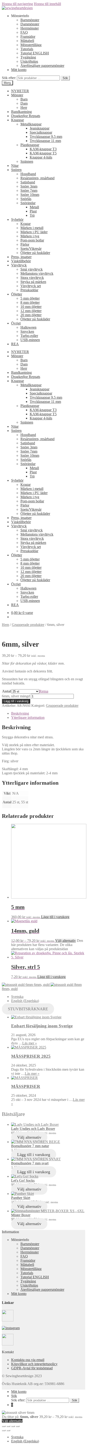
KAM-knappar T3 (43, 149)
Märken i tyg (29, 236)
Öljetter (16, 294)
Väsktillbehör (21, 261)
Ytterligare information (28, 717)
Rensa (43, 691)
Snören (16, 170)
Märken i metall (31, 228)
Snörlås (25, 199)
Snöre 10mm (29, 195)
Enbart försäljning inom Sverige (42, 1025)
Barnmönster (29, 20)
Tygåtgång (28, 57)
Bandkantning (21, 112)
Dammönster (29, 24)
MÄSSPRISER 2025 (31, 1056)
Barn (24, 99)
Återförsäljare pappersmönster (42, 66)
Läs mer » (29, 1043)
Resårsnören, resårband (37, 178)
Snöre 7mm (28, 190)
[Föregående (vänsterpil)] (4, 1430)
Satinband (27, 182)
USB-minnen (30, 340)
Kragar (25, 224)
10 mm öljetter (31, 307)
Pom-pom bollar (32, 240)
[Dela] (8, 1426)
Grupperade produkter (28, 625)
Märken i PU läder (34, 232)
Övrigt (16, 323)
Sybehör (17, 219)
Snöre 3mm (28, 186)
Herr (23, 107)
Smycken (27, 331)
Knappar (17, 120)
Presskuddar (29, 290)
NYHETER (20, 91)
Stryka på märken (33, 282)
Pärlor (24, 244)
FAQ (24, 32)
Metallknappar (31, 124)
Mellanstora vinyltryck (36, 273)
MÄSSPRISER (25, 1086)
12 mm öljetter (31, 311)
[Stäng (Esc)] (4, 1426)
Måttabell (27, 41)
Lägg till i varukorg (16, 701)
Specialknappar (41, 132)
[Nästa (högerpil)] (8, 1430)
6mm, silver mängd (16, 696)
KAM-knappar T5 (43, 153)
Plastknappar (29, 145)
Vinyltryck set (30, 286)
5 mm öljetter (30, 298)
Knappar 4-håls (41, 157)
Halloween (28, 327)
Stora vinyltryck (32, 278)
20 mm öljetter (31, 315)
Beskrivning (20, 713)
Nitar (15, 166)
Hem (5, 625)
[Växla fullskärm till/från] (13, 1426)
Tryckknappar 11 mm (45, 141)
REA (15, 344)
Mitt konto (18, 70)
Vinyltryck (19, 265)
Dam (24, 103)
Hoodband (28, 174)
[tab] (48, 713)
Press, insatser (21, 257)
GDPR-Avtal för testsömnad (32, 1368)
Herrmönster (29, 28)
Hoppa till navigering (17, 4)
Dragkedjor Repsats (25, 116)
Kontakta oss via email (27, 1360)
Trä (32, 215)
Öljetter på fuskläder (35, 253)
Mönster (17, 95)
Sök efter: (9, 78)
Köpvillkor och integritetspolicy (34, 1364)
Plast (33, 211)
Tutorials (26, 49)
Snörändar (27, 203)
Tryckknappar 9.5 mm (46, 137)
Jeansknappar (39, 128)
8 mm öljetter (30, 302)
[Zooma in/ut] (17, 1426)
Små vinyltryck (31, 269)
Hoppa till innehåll (47, 4)
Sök (65, 78)
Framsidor (27, 36)
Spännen (26, 161)
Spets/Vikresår (31, 248)
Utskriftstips (29, 61)
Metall (34, 207)
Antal (6, 691)
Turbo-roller (29, 336)
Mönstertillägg (31, 45)
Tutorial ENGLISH (34, 53)
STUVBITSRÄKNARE (28, 1009)
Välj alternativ (65, 941)
